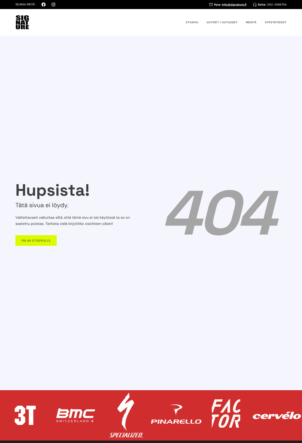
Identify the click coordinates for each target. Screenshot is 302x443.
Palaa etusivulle (36, 240)
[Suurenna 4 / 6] (196, 395)
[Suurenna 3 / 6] (146, 395)
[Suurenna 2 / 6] (95, 395)
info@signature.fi (234, 4)
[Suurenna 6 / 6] (297, 395)
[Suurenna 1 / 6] (45, 395)
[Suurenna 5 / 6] (246, 395)
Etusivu (192, 22)
